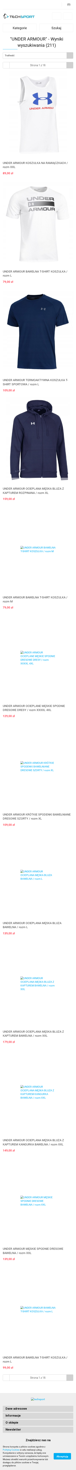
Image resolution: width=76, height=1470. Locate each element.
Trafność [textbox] (10, 55)
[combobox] (38, 55)
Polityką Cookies (11, 1450)
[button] (38, 1409)
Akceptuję (62, 1456)
